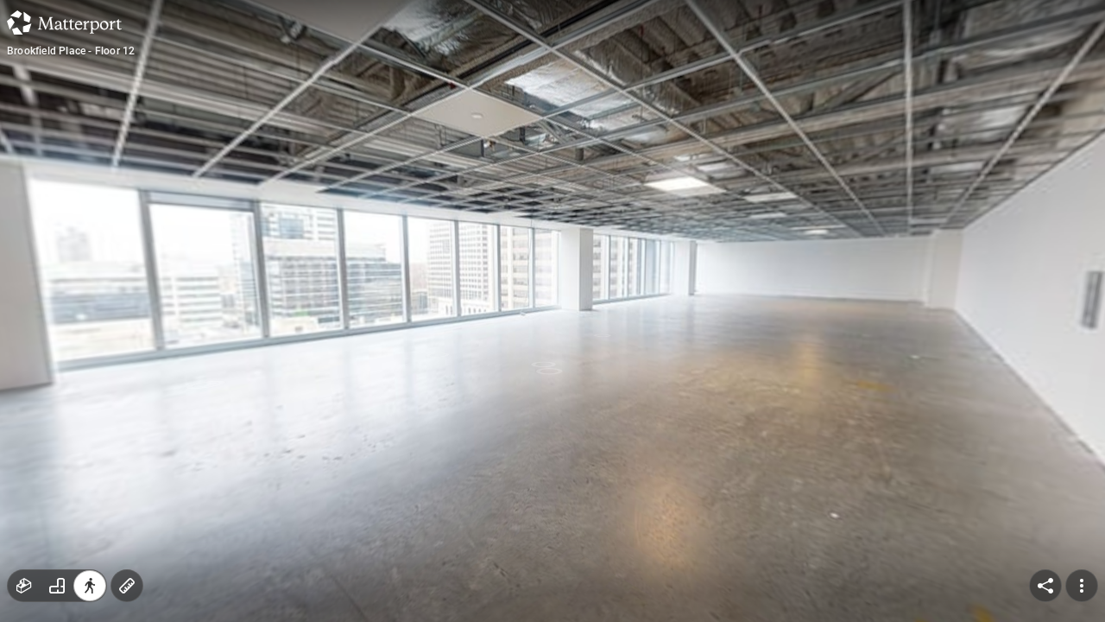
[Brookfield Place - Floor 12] (552, 311)
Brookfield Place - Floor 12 (71, 51)
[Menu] (1081, 585)
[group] (57, 585)
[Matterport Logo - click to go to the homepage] (64, 22)
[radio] (24, 585)
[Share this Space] (1045, 585)
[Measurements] (126, 585)
